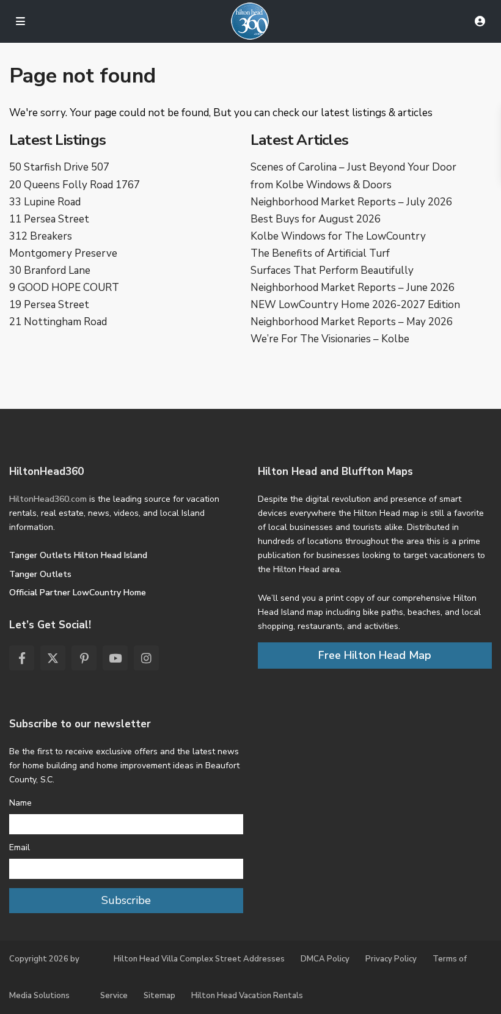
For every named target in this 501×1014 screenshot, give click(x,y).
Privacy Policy (391, 958)
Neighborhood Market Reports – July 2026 (351, 202)
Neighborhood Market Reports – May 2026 (351, 322)
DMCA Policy (325, 958)
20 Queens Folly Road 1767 (74, 185)
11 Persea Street (49, 219)
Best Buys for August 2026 (315, 219)
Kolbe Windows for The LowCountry (338, 236)
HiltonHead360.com (48, 499)
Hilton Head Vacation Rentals (247, 995)
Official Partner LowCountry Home (77, 592)
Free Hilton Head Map (374, 655)
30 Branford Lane (49, 270)
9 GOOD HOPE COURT (64, 288)
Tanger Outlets (40, 574)
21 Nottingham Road (58, 322)
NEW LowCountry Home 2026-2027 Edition (355, 305)
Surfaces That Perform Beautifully (332, 270)
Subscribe (126, 900)
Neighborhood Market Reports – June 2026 (352, 288)
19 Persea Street (49, 305)
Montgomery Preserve (63, 253)
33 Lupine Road (45, 202)
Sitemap (159, 995)
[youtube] (115, 657)
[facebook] (21, 657)
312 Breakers (40, 236)
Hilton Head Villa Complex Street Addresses (199, 958)
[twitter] (52, 657)
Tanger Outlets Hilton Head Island (78, 555)
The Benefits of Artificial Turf (320, 253)
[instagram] (146, 657)
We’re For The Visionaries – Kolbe (329, 339)
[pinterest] (84, 657)
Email (19, 847)
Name (20, 803)
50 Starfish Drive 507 (59, 167)
